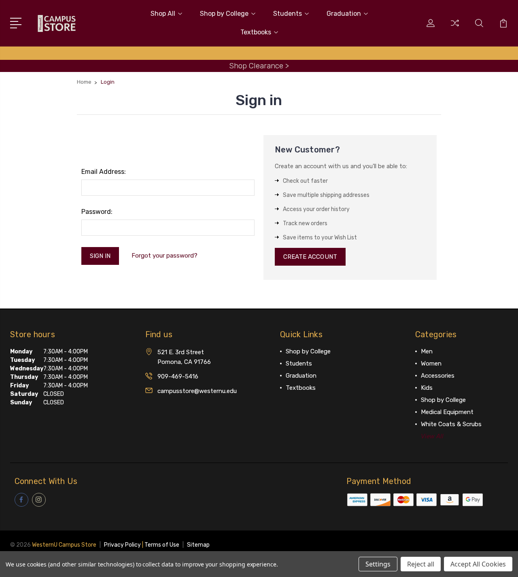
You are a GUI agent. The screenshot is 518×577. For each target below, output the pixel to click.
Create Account (310, 256)
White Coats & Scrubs (451, 424)
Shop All (163, 13)
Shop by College (224, 13)
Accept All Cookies (478, 564)
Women (431, 363)
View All (432, 436)
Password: (97, 212)
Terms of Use (161, 544)
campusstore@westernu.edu (197, 391)
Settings (378, 564)
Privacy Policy (122, 544)
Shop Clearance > (259, 65)
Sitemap (198, 544)
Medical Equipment (447, 412)
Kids (427, 387)
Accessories (437, 375)
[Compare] (454, 28)
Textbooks (255, 32)
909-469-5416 (177, 376)
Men (427, 351)
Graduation (344, 13)
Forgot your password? (164, 255)
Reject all (420, 564)
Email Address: (103, 171)
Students (287, 13)
